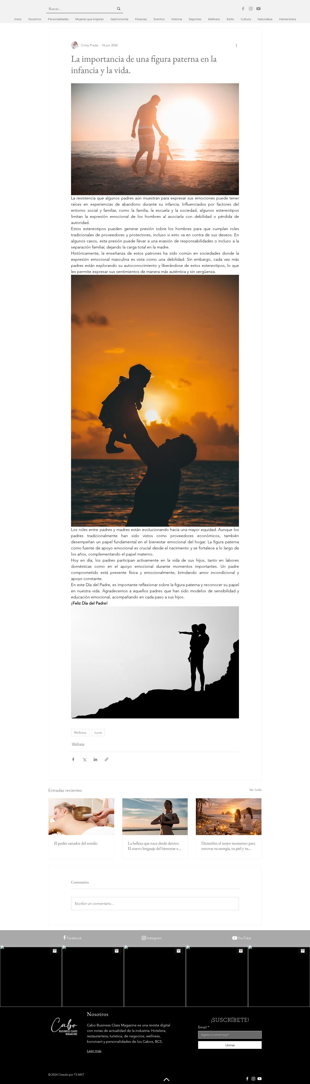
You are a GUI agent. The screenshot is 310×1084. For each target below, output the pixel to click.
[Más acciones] (236, 45)
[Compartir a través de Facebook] (73, 759)
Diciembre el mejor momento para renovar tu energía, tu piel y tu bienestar (228, 846)
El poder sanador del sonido (75, 843)
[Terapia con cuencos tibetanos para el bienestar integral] (81, 816)
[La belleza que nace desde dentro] (155, 816)
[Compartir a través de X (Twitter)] (84, 759)
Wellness (80, 732)
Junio (98, 732)
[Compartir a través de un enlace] (106, 759)
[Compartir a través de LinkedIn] (95, 759)
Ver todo (255, 790)
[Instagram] (250, 8)
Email (202, 1027)
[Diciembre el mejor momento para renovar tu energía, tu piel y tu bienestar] (228, 816)
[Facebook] (243, 8)
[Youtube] (258, 8)
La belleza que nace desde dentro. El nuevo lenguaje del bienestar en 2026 (154, 846)
